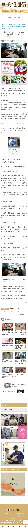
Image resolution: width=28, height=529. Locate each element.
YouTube (7, 516)
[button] (25, 318)
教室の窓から (6, 308)
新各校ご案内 (20, 513)
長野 (23, 311)
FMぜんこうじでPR (15, 308)
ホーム (7, 513)
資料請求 (14, 518)
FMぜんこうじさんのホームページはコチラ (13, 123)
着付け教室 (5, 311)
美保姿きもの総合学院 (14, 311)
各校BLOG (20, 516)
